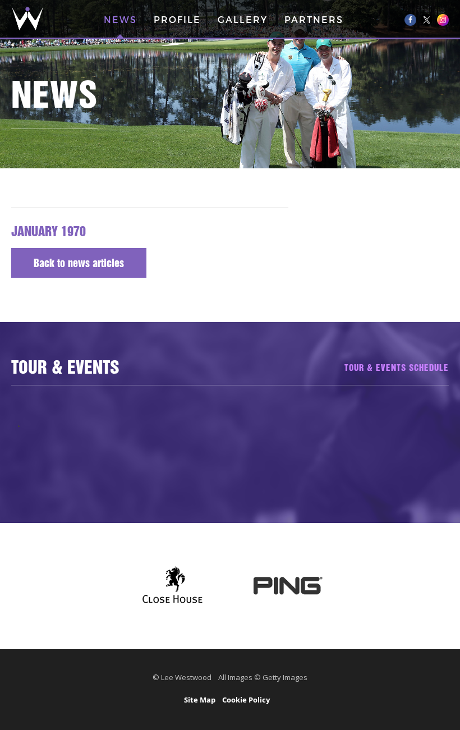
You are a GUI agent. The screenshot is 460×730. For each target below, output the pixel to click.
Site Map (199, 700)
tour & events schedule (396, 368)
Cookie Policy (246, 700)
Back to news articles (79, 264)
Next (434, 418)
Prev (26, 418)
